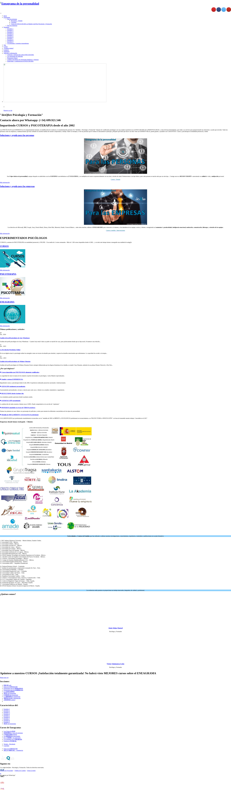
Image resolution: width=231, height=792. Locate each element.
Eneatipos (6, 27)
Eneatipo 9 (10, 42)
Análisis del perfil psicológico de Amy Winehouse (15, 338)
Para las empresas (12, 25)
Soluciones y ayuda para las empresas (17, 186)
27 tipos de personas (13, 733)
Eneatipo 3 (10, 32)
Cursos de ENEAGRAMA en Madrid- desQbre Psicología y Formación (31, 24)
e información (12, 698)
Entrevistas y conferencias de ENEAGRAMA (20, 61)
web (7, 685)
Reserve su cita (8, 110)
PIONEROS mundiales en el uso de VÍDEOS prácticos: (18, 407)
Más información (5, 182)
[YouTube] (228, 9)
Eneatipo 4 (10, 33)
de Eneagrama (10, 693)
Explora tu (10, 741)
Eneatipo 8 (10, 40)
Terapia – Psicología (9, 744)
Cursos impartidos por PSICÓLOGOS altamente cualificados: (20, 372)
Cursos (6, 46)
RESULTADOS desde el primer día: (12, 393)
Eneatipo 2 (10, 30)
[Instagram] (213, 9)
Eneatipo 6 (10, 37)
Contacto (6, 50)
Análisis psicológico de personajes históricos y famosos (23, 59)
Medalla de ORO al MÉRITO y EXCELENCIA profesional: (20, 415)
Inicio (5, 16)
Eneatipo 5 (10, 35)
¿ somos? (9, 700)
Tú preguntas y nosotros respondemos (18, 43)
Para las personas (12, 19)
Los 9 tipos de (9, 731)
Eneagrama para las (13, 688)
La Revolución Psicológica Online (10, 350)
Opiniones (6, 51)
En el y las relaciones (12, 738)
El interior (10, 734)
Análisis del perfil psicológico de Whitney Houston (15, 361)
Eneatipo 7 (10, 38)
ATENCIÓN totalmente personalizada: (13, 386)
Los (9, 691)
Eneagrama (7, 17)
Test (5, 45)
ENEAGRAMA (7, 302)
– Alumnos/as (13, 750)
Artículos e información (10, 53)
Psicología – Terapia (16, 20)
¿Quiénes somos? (9, 48)
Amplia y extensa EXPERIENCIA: (12, 379)
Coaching (13, 22)
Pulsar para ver (4, 677)
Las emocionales (12, 736)
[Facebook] (218, 9)
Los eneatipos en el (13, 739)
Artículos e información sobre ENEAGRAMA (20, 55)
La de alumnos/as (12, 696)
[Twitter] (223, 9)
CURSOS (4, 246)
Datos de (10, 687)
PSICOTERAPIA (8, 274)
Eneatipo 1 (10, 29)
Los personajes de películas (15, 56)
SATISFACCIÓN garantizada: (11, 400)
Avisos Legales (31, 770)
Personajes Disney (12, 58)
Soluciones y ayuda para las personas (17, 135)
